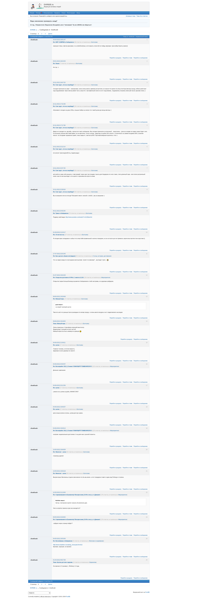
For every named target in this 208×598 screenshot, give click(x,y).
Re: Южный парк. (58, 299)
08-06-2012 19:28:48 (59, 296)
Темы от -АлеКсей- (129, 36)
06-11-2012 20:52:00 (59, 211)
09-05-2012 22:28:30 (59, 517)
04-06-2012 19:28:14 (59, 428)
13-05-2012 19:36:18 (59, 471)
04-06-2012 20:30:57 (59, 364)
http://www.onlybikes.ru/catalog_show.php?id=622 (67, 545)
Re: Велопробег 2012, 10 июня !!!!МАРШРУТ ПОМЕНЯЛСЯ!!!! (72, 366)
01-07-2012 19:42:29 (59, 275)
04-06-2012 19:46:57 (59, 407)
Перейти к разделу (115, 58)
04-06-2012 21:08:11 (59, 342)
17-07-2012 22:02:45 (59, 253)
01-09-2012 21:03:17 (59, 232)
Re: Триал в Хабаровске (60, 213)
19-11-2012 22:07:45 (59, 168)
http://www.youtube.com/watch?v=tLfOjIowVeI (79, 217)
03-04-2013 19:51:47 (59, 39)
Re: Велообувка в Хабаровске (62, 541)
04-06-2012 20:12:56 (59, 385)
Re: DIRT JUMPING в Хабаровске (63, 42)
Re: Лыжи (56, 63)
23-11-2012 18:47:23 (59, 82)
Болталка (94, 42)
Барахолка (93, 562)
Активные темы (130, 16)
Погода (38, 13)
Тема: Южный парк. (59, 323)
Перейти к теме (127, 58)
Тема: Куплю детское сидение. (63, 562)
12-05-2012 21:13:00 (59, 492)
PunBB (147, 592)
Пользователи (48, 13)
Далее (50, 33)
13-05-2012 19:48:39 (59, 449)
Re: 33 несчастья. (58, 234)
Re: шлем (56, 345)
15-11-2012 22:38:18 (59, 189)
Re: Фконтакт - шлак (59, 452)
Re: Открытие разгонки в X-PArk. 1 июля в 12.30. (68, 277)
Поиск (63, 13)
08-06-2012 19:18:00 (59, 321)
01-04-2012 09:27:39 (59, 560)
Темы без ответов (141, 16)
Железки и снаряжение (96, 541)
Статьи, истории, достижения (102, 256)
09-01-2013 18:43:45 (59, 61)
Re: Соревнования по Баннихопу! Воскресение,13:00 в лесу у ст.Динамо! (76, 495)
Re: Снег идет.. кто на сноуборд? (63, 85)
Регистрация (71, 13)
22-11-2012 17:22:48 (59, 104)
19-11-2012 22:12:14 (59, 146)
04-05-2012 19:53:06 (59, 538)
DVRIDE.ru (49, 4)
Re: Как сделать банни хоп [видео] (64, 256)
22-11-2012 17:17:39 (59, 125)
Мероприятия (105, 277)
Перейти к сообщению (140, 58)
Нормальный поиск (142, 36)
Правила (57, 13)
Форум (32, 13)
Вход (78, 13)
